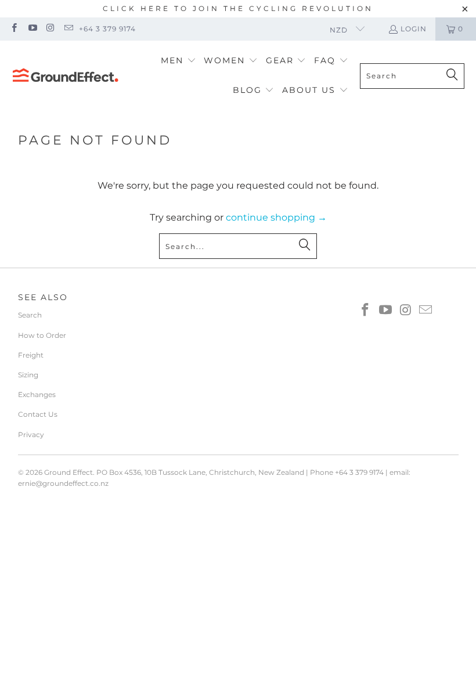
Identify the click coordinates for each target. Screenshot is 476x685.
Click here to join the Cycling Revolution (238, 8)
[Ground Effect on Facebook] (14, 28)
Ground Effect (68, 472)
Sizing (28, 374)
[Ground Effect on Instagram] (50, 28)
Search (30, 315)
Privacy (31, 434)
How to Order (42, 335)
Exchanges (37, 394)
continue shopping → (276, 217)
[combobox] (412, 76)
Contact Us (37, 414)
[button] (178, 61)
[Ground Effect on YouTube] (32, 28)
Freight (31, 355)
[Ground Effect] (65, 76)
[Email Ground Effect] (68, 28)
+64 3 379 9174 (107, 28)
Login (414, 28)
